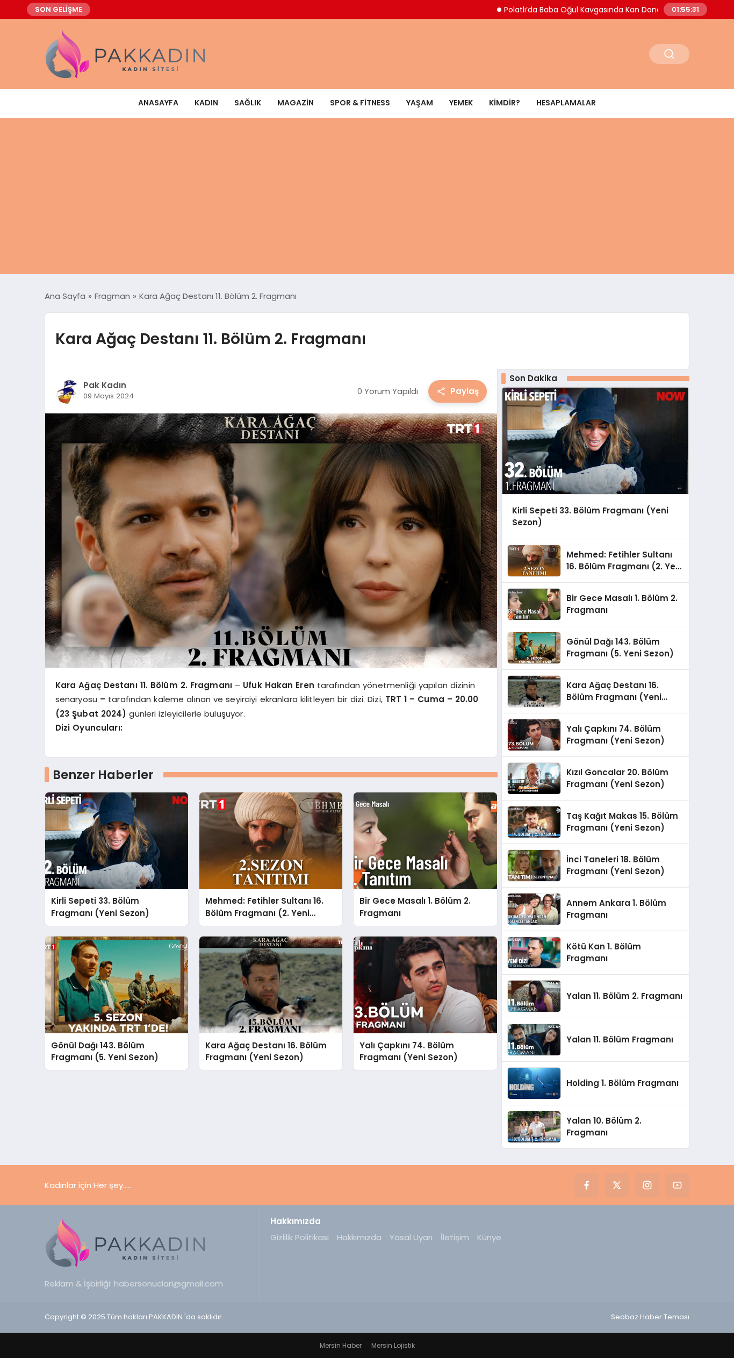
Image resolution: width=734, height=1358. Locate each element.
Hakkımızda (359, 1237)
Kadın (206, 102)
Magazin (295, 102)
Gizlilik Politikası (299, 1237)
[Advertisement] (367, 199)
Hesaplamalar (566, 102)
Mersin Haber (341, 1345)
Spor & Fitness (360, 102)
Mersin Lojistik (393, 1345)
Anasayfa (158, 102)
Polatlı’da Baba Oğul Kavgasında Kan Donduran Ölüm (567, 9)
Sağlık (247, 102)
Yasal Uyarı (411, 1237)
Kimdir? (504, 102)
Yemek (461, 102)
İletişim (455, 1237)
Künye (489, 1237)
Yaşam (419, 102)
